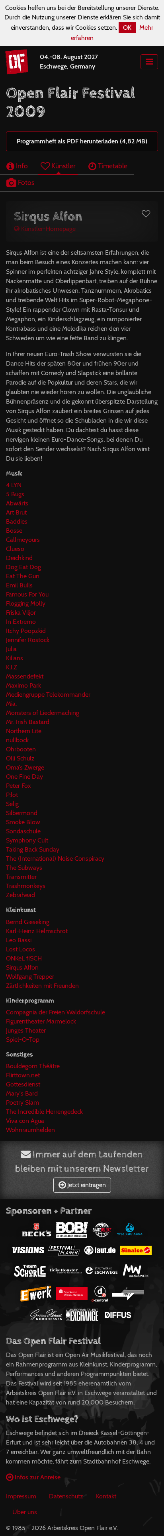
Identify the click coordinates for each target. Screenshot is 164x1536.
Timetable (111, 166)
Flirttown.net (23, 1075)
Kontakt (106, 1496)
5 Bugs (15, 494)
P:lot (12, 794)
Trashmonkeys (25, 886)
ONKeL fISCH (24, 958)
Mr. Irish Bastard (27, 722)
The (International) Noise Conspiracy (55, 858)
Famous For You (27, 594)
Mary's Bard (22, 1093)
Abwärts (17, 503)
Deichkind (19, 558)
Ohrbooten (21, 749)
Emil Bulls (19, 585)
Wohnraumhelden (30, 1130)
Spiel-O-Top (22, 1039)
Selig (12, 804)
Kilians (14, 658)
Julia (11, 649)
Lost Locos (20, 949)
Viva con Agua (25, 1120)
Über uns (24, 1512)
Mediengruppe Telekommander (48, 694)
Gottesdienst (23, 1084)
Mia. (11, 703)
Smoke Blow (23, 822)
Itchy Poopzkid (26, 631)
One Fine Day (24, 776)
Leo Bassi (18, 940)
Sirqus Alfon (22, 967)
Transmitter (21, 876)
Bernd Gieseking (27, 922)
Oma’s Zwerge (25, 767)
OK (127, 27)
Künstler (63, 166)
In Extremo (21, 621)
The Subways (24, 867)
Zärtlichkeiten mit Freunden (42, 985)
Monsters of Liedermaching (42, 713)
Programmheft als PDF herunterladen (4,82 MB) (82, 141)
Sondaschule (23, 831)
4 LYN (13, 485)
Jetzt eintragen (86, 1185)
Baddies (16, 521)
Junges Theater (26, 1030)
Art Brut (16, 512)
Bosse (14, 530)
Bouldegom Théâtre (33, 1066)
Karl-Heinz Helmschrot (37, 931)
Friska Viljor (21, 612)
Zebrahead (20, 895)
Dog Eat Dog (23, 567)
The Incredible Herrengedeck (44, 1111)
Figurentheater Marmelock (41, 1021)
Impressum (21, 1496)
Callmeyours (23, 539)
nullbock (17, 740)
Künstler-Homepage (48, 228)
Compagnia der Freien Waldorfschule (55, 1012)
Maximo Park (23, 685)
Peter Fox (18, 785)
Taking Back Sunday (32, 849)
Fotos (25, 182)
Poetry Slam (22, 1102)
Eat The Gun (22, 576)
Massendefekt (24, 676)
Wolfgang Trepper (30, 976)
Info (21, 166)
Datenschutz (66, 1496)
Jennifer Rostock (27, 640)
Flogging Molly (25, 603)
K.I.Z (11, 667)
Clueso (15, 549)
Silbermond (21, 813)
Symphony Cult (27, 840)
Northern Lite (23, 731)
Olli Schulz (20, 758)
